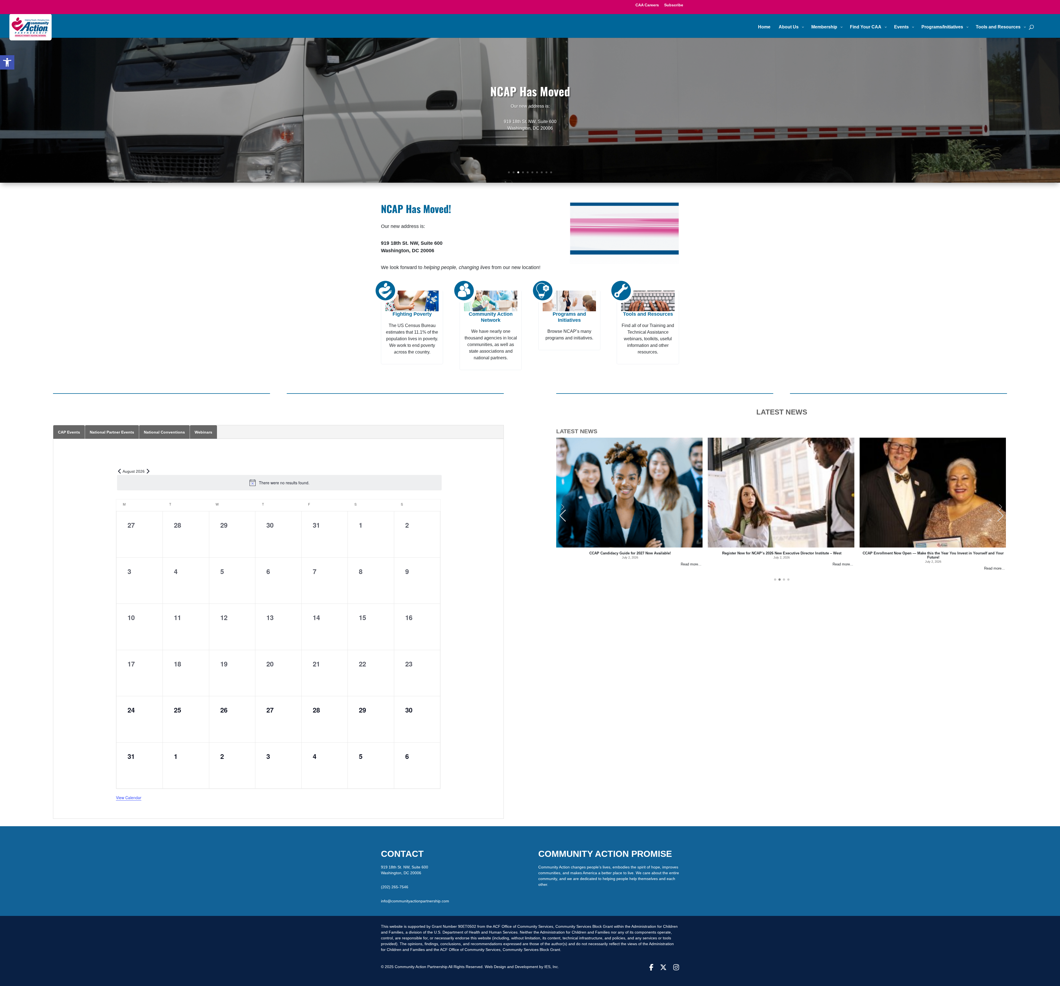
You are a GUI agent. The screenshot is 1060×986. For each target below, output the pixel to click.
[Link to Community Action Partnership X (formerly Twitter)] (663, 965)
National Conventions (164, 430)
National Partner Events (112, 430)
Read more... (691, 562)
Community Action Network (491, 315)
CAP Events (69, 430)
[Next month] (148, 469)
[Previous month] (119, 469)
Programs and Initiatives (569, 315)
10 (551, 170)
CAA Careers (647, 5)
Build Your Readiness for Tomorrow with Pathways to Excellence (629, 551)
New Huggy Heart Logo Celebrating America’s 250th (781, 551)
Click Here (530, 141)
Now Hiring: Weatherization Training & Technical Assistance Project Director (933, 551)
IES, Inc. (551, 964)
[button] (7, 62)
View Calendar (128, 795)
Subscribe (673, 5)
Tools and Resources (648, 312)
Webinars (203, 430)
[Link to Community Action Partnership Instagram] (676, 965)
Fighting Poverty (412, 312)
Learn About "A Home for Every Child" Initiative (530, 105)
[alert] (279, 480)
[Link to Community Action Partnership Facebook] (651, 965)
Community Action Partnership (421, 964)
